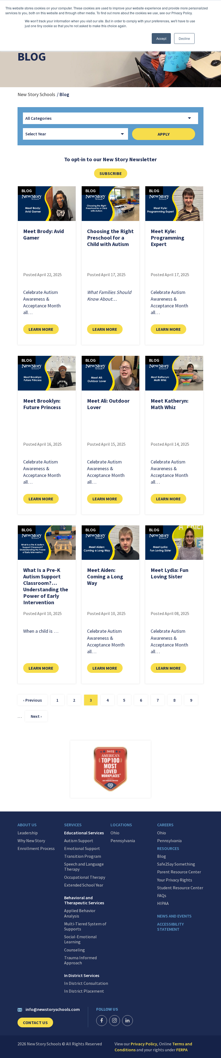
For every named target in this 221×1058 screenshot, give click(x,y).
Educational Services (84, 832)
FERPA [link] (182, 1049)
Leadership (28, 832)
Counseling (74, 949)
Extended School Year (83, 885)
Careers (165, 824)
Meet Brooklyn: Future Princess (42, 403)
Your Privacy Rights (174, 880)
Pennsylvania (122, 840)
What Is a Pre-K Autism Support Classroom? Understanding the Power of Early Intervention (45, 586)
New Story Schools (36, 94)
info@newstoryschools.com (53, 1009)
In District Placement (84, 991)
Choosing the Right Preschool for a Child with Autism (110, 237)
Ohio (114, 832)
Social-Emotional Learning (80, 939)
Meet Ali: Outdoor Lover (108, 403)
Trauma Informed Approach (80, 960)
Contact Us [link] (38, 1023)
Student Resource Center (180, 887)
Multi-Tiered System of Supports (85, 926)
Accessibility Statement (170, 927)
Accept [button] (161, 38)
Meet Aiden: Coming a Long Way (105, 576)
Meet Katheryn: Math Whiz (169, 403)
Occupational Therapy (84, 877)
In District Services (81, 975)
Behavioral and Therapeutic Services (84, 900)
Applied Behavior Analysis (79, 913)
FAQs (161, 895)
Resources (168, 848)
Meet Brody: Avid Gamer (43, 234)
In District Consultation (86, 983)
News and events (174, 916)
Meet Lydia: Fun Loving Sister (169, 573)
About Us (27, 824)
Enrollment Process (36, 848)
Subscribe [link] (113, 173)
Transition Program (82, 856)
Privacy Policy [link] (144, 1043)
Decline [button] (184, 38)
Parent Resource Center (179, 871)
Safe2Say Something (176, 864)
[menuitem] (41, 826)
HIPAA (163, 903)
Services (73, 824)
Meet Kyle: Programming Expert (167, 237)
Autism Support (78, 840)
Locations (121, 824)
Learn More (104, 329)
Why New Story (31, 840)
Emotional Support (82, 848)
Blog (27, 190)
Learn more (41, 329)
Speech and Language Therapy (84, 867)
